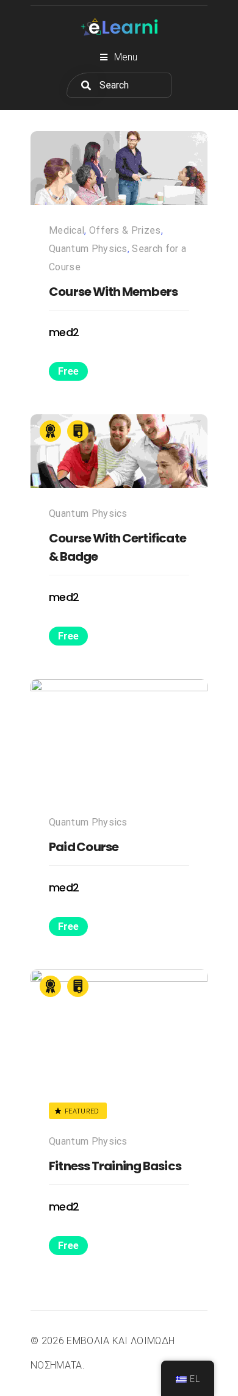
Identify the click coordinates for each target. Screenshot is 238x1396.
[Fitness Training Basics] (119, 1028)
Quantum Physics (88, 248)
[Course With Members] (119, 168)
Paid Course (83, 846)
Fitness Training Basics (115, 1166)
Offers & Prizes (125, 230)
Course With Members (113, 291)
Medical (66, 230)
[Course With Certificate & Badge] (119, 451)
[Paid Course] (119, 738)
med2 (64, 332)
